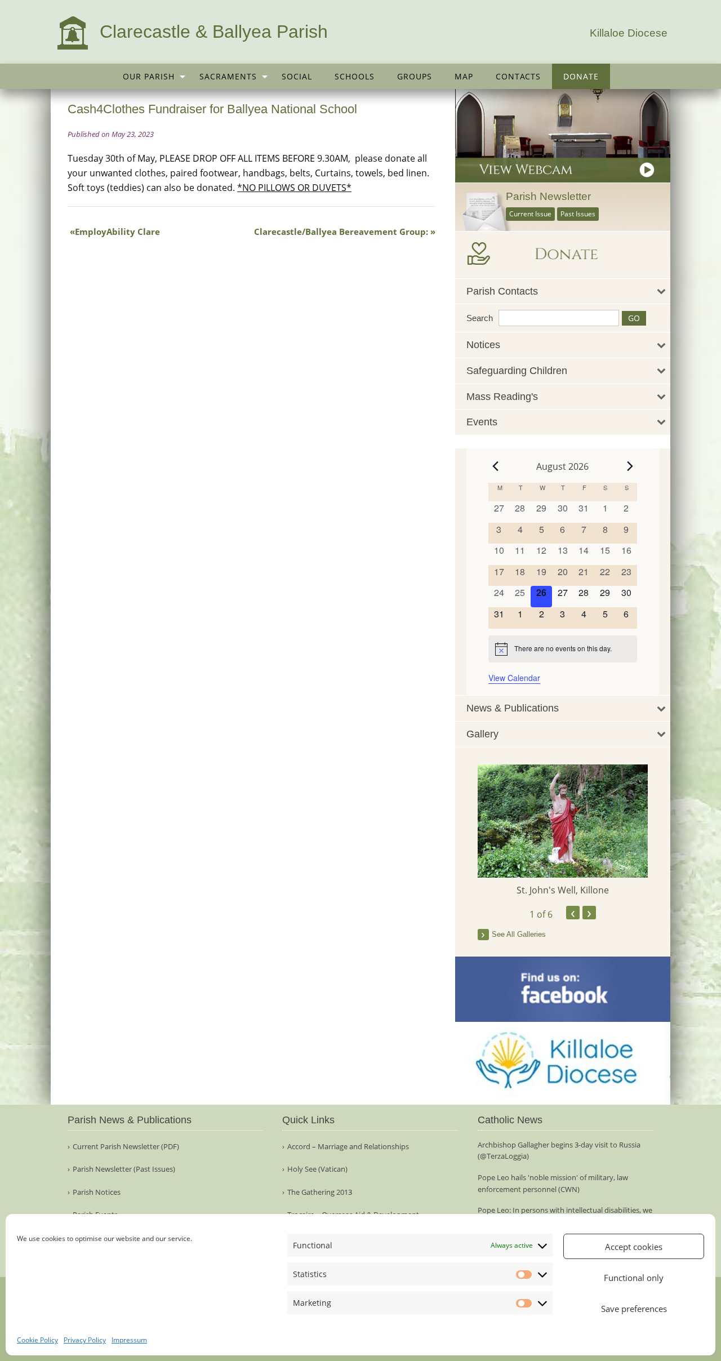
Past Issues (577, 214)
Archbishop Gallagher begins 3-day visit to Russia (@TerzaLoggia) (559, 1151)
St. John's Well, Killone (563, 890)
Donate (581, 76)
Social (297, 76)
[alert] (562, 648)
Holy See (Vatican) (317, 1169)
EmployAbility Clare (117, 231)
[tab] (563, 291)
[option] (563, 830)
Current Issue (530, 214)
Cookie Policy (37, 1340)
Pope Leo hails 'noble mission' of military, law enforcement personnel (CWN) (553, 1183)
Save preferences (634, 1308)
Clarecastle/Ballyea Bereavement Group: (341, 231)
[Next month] (630, 466)
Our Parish (149, 76)
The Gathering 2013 (319, 1192)
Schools (355, 76)
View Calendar (514, 677)
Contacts (518, 76)
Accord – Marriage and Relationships (348, 1146)
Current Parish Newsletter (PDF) (126, 1146)
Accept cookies (633, 1246)
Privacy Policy (85, 1340)
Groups (414, 76)
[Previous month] (495, 466)
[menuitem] (150, 76)
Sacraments (228, 76)
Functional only (634, 1277)
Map (464, 76)
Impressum (129, 1340)
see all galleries (519, 934)
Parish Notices (97, 1192)
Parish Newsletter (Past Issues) (124, 1169)
